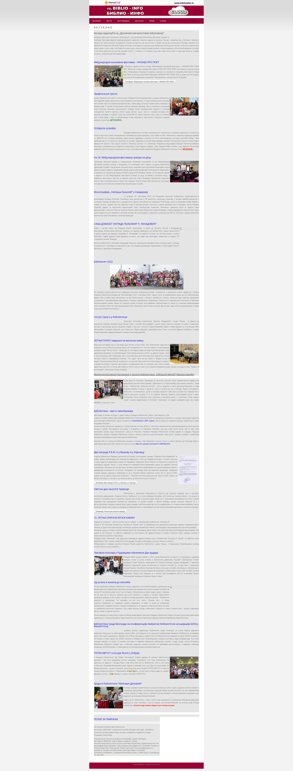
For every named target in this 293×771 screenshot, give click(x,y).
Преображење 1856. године (143, 421)
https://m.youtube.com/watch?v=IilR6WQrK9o (153, 444)
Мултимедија (123, 21)
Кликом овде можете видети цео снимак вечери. (154, 705)
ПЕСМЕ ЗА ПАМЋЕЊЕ (106, 719)
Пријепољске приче (105, 93)
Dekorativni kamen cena (145, 767)
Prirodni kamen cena (133, 767)
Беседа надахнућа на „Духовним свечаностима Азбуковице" (129, 33)
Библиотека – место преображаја (113, 411)
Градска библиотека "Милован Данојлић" (118, 683)
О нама (163, 21)
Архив (151, 21)
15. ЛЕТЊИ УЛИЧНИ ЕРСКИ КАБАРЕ (114, 517)
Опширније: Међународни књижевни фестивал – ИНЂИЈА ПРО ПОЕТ (149, 81)
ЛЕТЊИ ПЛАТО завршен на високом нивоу (119, 340)
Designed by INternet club (153, 764)
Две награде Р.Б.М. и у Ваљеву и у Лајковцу (119, 452)
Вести (109, 21)
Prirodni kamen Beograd (158, 767)
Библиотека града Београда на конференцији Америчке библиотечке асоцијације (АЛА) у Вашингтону (146, 625)
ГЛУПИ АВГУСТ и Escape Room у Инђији (117, 653)
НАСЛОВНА (96, 21)
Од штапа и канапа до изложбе (112, 582)
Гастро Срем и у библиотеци (110, 317)
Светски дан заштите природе (111, 489)
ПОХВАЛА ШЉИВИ (105, 128)
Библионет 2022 (103, 261)
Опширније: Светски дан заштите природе (110, 511)
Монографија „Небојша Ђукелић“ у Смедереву (121, 192)
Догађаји (139, 21)
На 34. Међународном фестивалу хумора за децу (122, 157)
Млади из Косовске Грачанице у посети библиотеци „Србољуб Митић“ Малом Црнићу (144, 374)
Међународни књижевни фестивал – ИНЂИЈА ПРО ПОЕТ (126, 62)
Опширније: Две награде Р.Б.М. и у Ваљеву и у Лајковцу (115, 483)
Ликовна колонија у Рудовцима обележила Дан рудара (126, 552)
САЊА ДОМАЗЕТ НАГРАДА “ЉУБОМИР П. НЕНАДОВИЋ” (125, 223)
